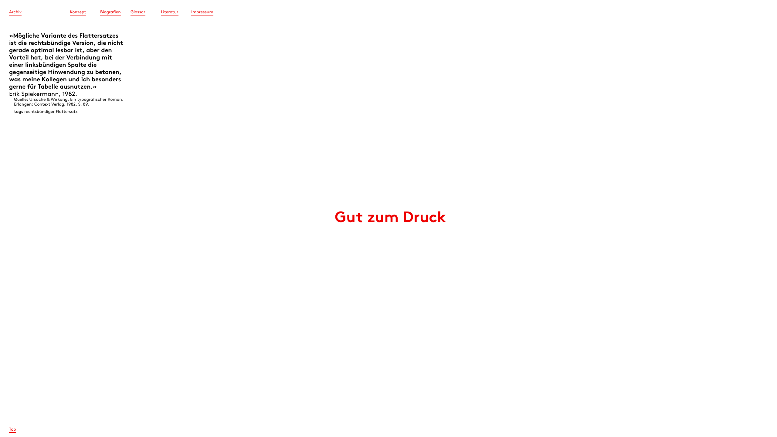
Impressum (202, 12)
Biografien (110, 12)
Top (12, 429)
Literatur (169, 12)
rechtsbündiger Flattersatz (50, 112)
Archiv (15, 12)
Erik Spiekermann (34, 94)
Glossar (138, 12)
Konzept (78, 12)
